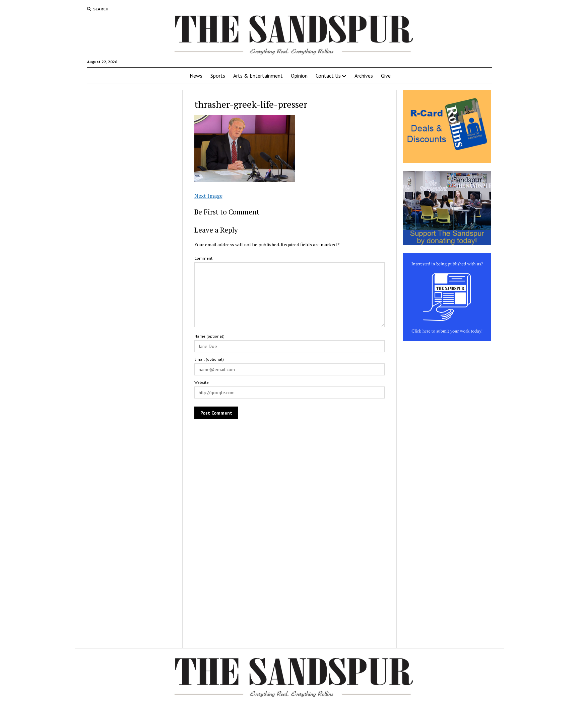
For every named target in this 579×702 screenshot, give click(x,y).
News (196, 75)
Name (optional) (209, 336)
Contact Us (328, 75)
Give (386, 75)
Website (201, 382)
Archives (364, 75)
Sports (217, 75)
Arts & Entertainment (258, 75)
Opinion (299, 75)
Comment (203, 258)
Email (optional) (209, 359)
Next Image (208, 195)
